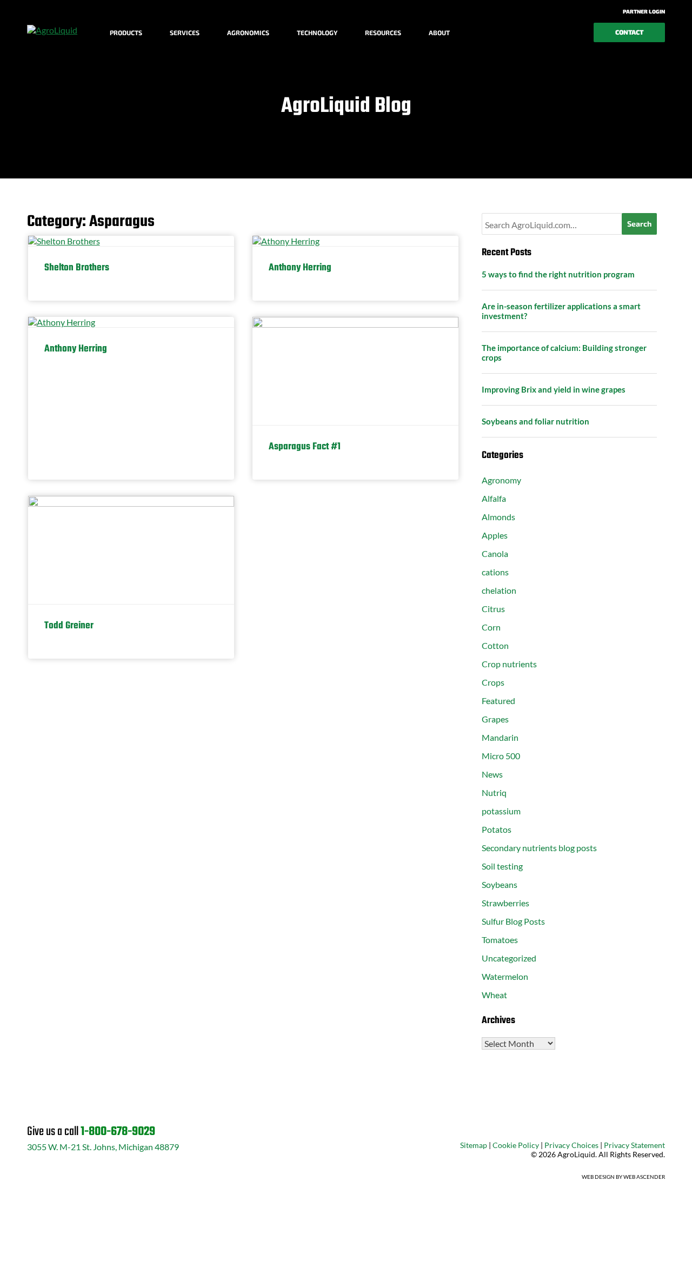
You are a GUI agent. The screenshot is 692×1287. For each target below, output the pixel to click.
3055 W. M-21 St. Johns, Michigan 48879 (103, 1147)
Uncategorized (509, 958)
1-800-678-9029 (118, 1132)
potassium (501, 811)
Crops (493, 682)
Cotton (495, 645)
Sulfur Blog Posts (513, 921)
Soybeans (499, 884)
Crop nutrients (509, 664)
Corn (491, 627)
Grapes (495, 719)
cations (495, 572)
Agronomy (501, 480)
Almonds (498, 517)
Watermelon (505, 976)
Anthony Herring (300, 268)
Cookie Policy (516, 1145)
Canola (495, 553)
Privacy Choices (571, 1145)
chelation (499, 590)
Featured (498, 700)
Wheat (494, 995)
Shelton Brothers (76, 268)
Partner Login (643, 11)
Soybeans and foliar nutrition (535, 421)
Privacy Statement (634, 1145)
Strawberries (505, 903)
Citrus (493, 608)
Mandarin (500, 737)
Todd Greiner (69, 626)
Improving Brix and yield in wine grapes (554, 389)
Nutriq (494, 792)
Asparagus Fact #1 (305, 447)
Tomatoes (500, 939)
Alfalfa (494, 498)
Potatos (496, 829)
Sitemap (473, 1145)
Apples (495, 535)
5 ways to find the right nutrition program (558, 274)
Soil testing (502, 866)
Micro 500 (501, 756)
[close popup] (616, 1266)
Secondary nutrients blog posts (539, 847)
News (492, 774)
